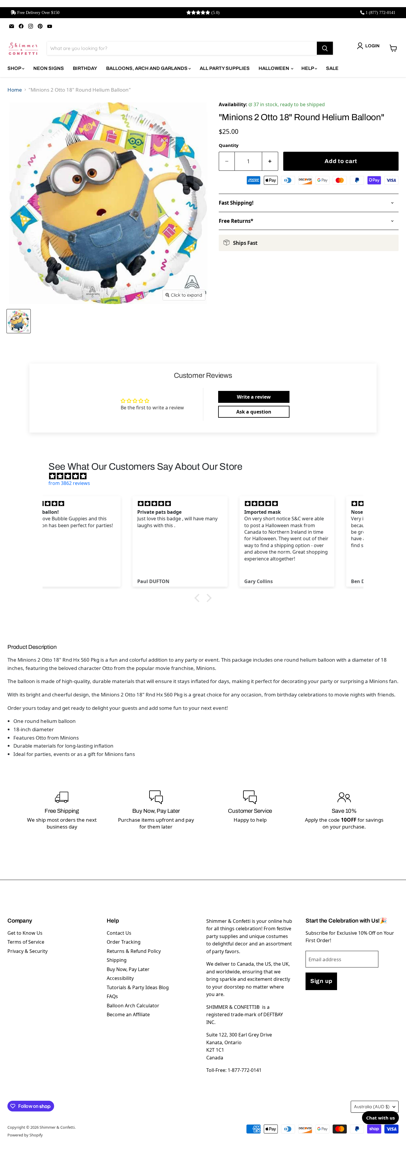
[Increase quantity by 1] (270, 161)
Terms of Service (25, 942)
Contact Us (119, 933)
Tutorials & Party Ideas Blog (138, 987)
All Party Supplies (225, 68)
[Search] (325, 48)
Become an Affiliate (128, 1014)
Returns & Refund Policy (134, 951)
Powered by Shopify (25, 1135)
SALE (332, 68)
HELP (308, 68)
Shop (14, 68)
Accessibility (120, 978)
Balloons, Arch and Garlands (147, 68)
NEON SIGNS (48, 68)
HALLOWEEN (274, 68)
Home (14, 89)
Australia (372, 1106)
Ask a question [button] (253, 411)
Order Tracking (124, 942)
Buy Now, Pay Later (128, 969)
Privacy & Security (27, 951)
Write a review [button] (254, 397)
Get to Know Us (25, 933)
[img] (205, 476)
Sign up (321, 981)
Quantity (228, 145)
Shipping (117, 960)
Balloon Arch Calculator (133, 1005)
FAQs (112, 996)
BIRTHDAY (85, 68)
